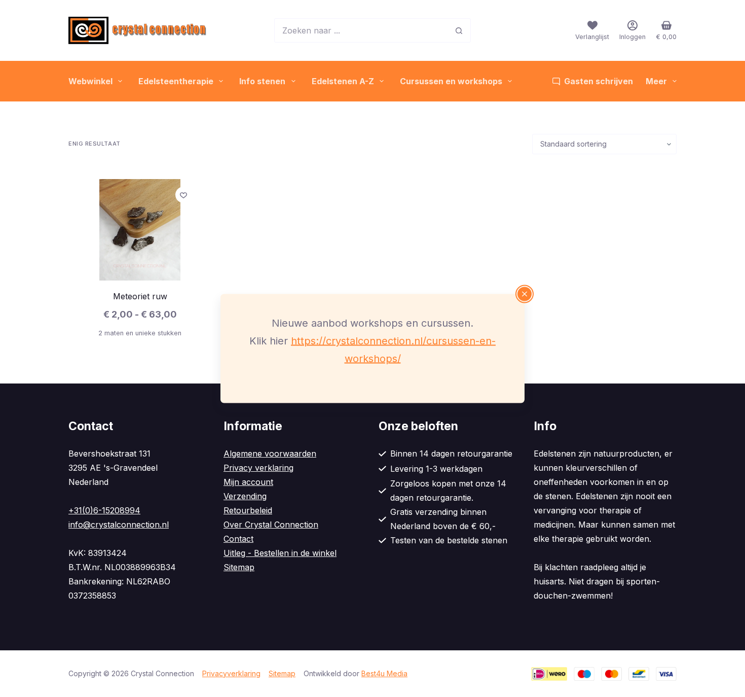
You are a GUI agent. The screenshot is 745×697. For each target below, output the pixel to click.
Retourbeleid (248, 510)
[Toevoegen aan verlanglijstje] (183, 195)
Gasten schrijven (598, 81)
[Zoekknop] (458, 30)
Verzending (245, 496)
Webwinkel (90, 81)
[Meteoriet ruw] (140, 230)
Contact (238, 539)
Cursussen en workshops (451, 81)
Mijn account (248, 482)
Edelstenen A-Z (343, 81)
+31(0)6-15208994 (104, 510)
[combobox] (361, 30)
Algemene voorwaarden (270, 453)
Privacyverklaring (231, 673)
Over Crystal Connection (271, 524)
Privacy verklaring (258, 468)
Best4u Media (384, 673)
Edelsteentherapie (175, 81)
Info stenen (262, 81)
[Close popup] (524, 294)
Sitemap (239, 567)
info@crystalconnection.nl (118, 524)
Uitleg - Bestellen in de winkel (280, 553)
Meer (656, 81)
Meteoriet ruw (140, 296)
